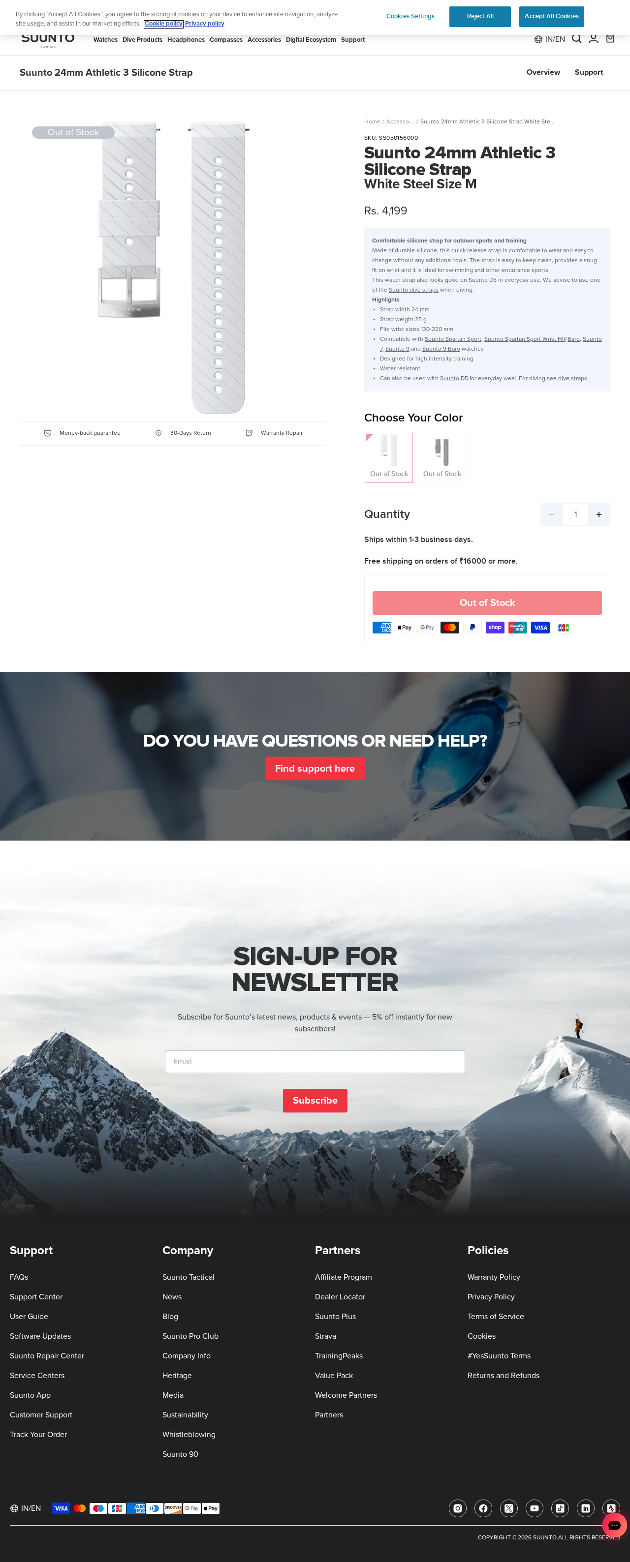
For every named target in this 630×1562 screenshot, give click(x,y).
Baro (573, 339)
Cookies (482, 1336)
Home (372, 122)
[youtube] (534, 1508)
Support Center (36, 1297)
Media (173, 1395)
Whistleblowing (189, 1435)
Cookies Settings (410, 16)
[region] (315, 17)
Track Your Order (38, 1435)
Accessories (402, 122)
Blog (170, 1317)
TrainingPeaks (339, 1356)
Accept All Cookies (551, 16)
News (172, 1297)
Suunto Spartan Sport (453, 339)
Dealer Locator (340, 1297)
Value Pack (334, 1376)
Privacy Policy (491, 1297)
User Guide (29, 1317)
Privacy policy (204, 24)
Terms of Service (496, 1317)
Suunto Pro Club (190, 1336)
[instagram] (458, 1508)
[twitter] (509, 1508)
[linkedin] (586, 1508)
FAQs (19, 1277)
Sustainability (185, 1415)
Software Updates (40, 1336)
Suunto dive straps (414, 290)
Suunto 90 (180, 1454)
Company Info (186, 1356)
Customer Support (41, 1415)
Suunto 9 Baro (441, 349)
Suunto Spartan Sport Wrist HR (525, 339)
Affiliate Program (343, 1277)
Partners (329, 1415)
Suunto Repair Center (47, 1356)
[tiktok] (560, 1508)
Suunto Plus (335, 1317)
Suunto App (30, 1395)
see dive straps (567, 379)
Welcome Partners (346, 1395)
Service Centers (37, 1376)
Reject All (480, 16)
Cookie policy (164, 24)
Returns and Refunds (503, 1376)
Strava (325, 1336)
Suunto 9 (397, 349)
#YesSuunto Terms (499, 1356)
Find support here (315, 768)
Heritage (177, 1376)
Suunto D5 (454, 379)
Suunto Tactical (188, 1277)
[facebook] (483, 1508)
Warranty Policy (494, 1277)
